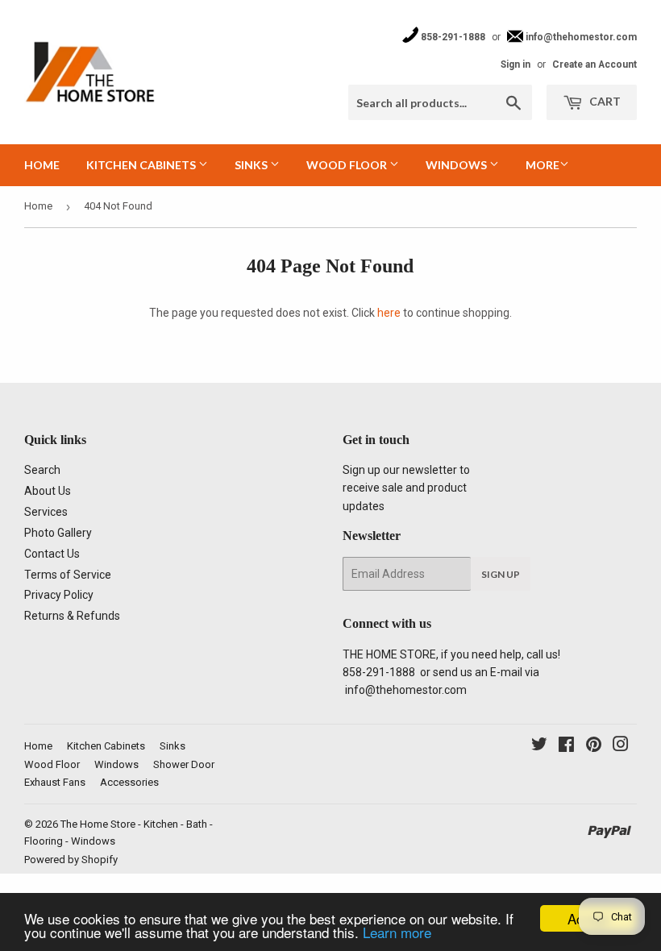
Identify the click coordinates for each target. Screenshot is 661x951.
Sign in (515, 64)
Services (46, 511)
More (542, 165)
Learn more (397, 932)
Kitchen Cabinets (142, 165)
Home (42, 165)
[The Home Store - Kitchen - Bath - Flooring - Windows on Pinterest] (593, 746)
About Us (47, 490)
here (389, 312)
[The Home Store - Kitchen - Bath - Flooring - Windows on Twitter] (539, 746)
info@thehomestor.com (580, 37)
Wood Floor (347, 165)
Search (42, 469)
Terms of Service (67, 574)
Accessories (129, 782)
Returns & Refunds (72, 615)
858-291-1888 (451, 37)
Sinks (252, 165)
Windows (457, 165)
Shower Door (183, 764)
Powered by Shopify (71, 859)
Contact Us (52, 553)
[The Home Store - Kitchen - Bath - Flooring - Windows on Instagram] (621, 746)
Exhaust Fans (54, 782)
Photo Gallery (58, 532)
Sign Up (500, 574)
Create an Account (594, 64)
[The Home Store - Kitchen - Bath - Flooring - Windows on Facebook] (566, 746)
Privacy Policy (59, 594)
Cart (604, 101)
